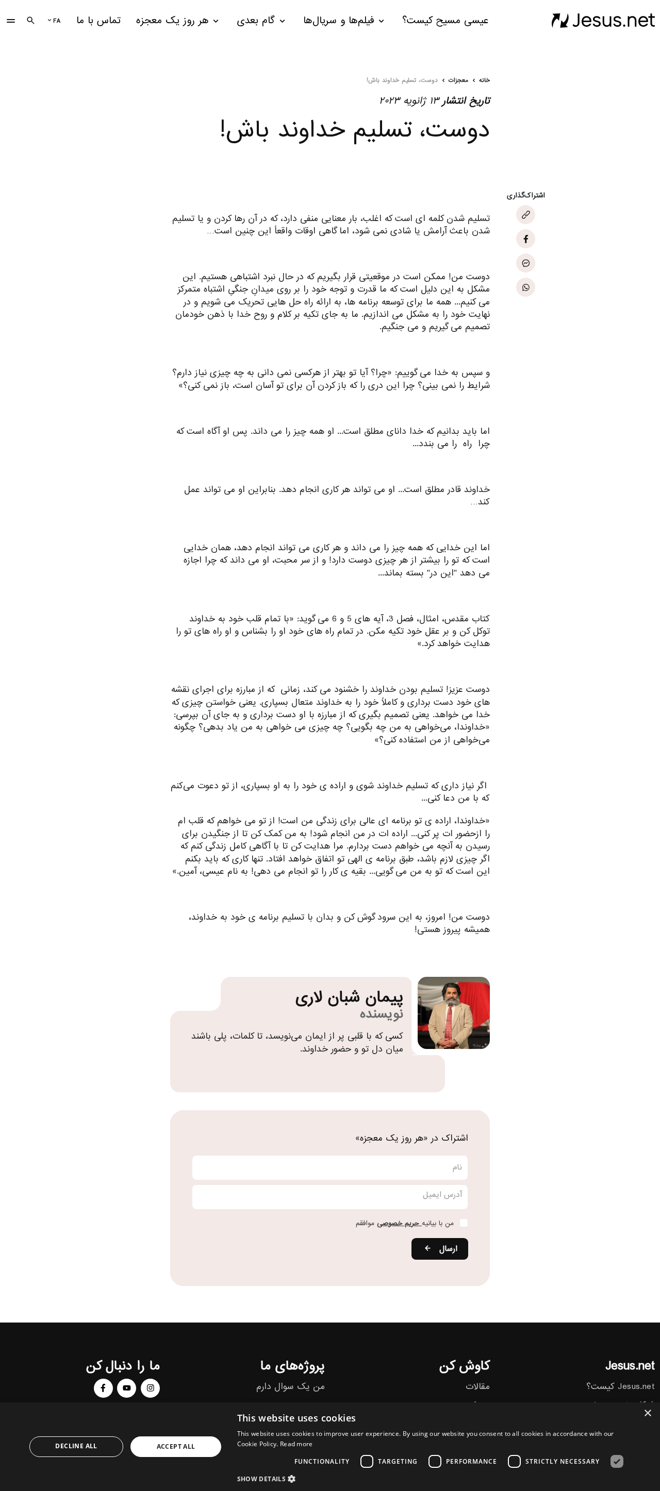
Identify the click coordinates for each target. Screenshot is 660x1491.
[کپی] (525, 215)
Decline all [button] (76, 1446)
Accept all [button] (176, 1446)
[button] (433, 1478)
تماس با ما (98, 20)
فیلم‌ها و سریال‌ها (338, 20)
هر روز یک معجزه (172, 20)
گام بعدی (256, 20)
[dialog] (330, 1446)
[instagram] (150, 1388)
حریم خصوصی (399, 1223)
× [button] (648, 1413)
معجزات (458, 80)
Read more (296, 1443)
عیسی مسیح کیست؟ (445, 20)
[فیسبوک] (525, 239)
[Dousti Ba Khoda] (603, 20)
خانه (484, 80)
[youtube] (126, 1388)
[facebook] (103, 1388)
